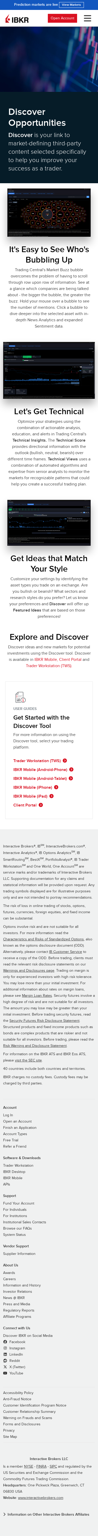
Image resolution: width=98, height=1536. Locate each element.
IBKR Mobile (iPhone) (32, 787)
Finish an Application (20, 1128)
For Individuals (15, 1210)
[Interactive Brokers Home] (17, 18)
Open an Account (17, 1121)
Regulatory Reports (18, 1310)
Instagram (16, 1348)
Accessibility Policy (18, 1393)
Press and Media (16, 1304)
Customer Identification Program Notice (34, 1405)
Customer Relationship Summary (29, 1412)
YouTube (15, 1373)
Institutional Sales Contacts (24, 1222)
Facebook (16, 1342)
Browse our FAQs (17, 1228)
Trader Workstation (18, 1166)
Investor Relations (17, 1292)
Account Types (15, 1134)
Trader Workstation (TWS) (37, 760)
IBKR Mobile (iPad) (30, 796)
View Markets (71, 5)
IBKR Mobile (12, 1178)
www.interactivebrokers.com (40, 1498)
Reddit (14, 1361)
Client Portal (70, 659)
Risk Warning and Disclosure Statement (35, 1046)
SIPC (53, 1466)
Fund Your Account (18, 1203)
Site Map (10, 1437)
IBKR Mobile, (46, 659)
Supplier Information (19, 1254)
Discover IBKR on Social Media (28, 1336)
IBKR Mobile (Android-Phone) (40, 769)
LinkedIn (15, 1355)
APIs (6, 1184)
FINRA (41, 1466)
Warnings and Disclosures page (28, 971)
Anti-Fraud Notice (17, 1399)
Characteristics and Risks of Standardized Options (43, 939)
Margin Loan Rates (37, 996)
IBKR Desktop (14, 1172)
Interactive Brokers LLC (49, 1459)
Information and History (22, 1285)
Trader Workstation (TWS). (49, 665)
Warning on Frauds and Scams (27, 1418)
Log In (8, 1115)
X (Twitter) (16, 1367)
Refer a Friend (14, 1146)
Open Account (62, 18)
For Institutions (15, 1216)
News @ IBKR (14, 1298)
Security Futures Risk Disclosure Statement (44, 1021)
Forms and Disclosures (22, 1424)
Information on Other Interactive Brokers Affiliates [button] (48, 1514)
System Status (14, 1235)
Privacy (9, 1430)
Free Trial (10, 1140)
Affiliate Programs (17, 1317)
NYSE (28, 1466)
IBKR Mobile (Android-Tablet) (40, 778)
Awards (9, 1273)
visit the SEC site (28, 1060)
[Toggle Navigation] (86, 18)
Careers (9, 1279)
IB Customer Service (65, 952)
